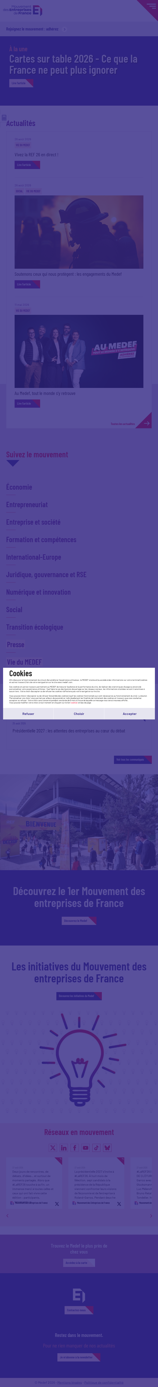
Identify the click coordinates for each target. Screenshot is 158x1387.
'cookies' (74, 702)
